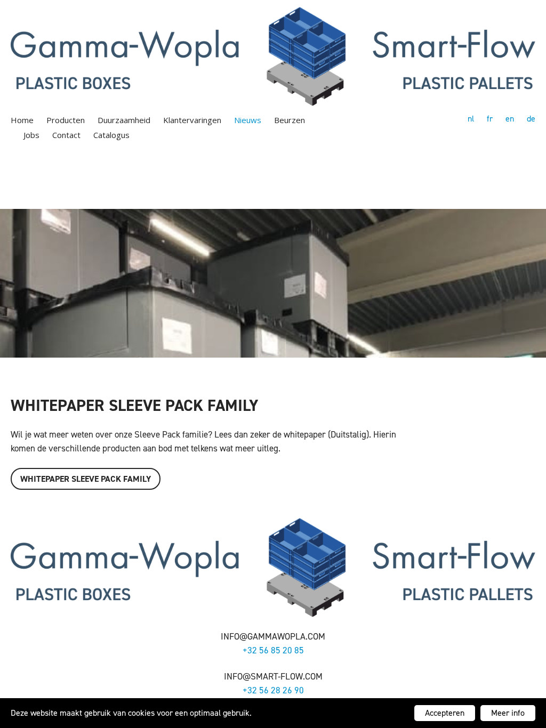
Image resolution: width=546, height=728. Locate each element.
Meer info (508, 712)
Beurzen (289, 120)
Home (22, 120)
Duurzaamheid (124, 120)
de (531, 118)
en (509, 118)
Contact (66, 135)
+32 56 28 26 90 (273, 690)
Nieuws (247, 120)
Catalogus (111, 135)
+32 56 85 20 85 (273, 650)
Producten (65, 120)
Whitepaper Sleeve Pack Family (85, 478)
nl (471, 118)
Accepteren (444, 712)
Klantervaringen (192, 120)
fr (490, 118)
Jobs (31, 135)
